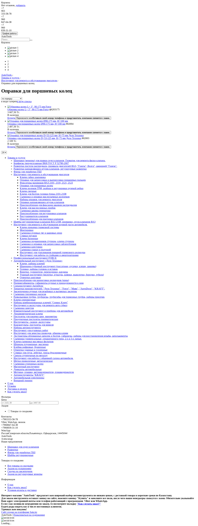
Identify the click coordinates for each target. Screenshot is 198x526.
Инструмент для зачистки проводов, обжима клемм (41, 333)
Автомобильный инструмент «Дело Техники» (38, 260)
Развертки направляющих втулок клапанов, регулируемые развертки (50, 169)
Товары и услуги (10, 77)
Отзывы (11, 386)
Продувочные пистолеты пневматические (36, 319)
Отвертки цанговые (30, 277)
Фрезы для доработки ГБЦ (28, 171)
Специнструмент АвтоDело (28, 286)
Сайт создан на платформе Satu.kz (19, 512)
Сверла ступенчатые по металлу (31, 355)
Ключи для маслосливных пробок (38, 208)
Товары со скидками (21, 411)
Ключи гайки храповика (33, 177)
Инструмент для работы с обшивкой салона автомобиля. (43, 358)
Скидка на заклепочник (19, 471)
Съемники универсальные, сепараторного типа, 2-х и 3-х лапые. (48, 338)
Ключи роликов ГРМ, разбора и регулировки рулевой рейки (51, 188)
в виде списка (24, 101)
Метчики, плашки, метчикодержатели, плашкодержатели (44, 372)
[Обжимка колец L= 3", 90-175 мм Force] (29, 106)
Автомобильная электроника (29, 377)
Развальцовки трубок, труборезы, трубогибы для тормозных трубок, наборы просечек (59, 297)
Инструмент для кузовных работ (31, 330)
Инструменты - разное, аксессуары (32, 322)
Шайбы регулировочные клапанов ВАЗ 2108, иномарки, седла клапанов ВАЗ (54, 221)
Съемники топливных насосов (30, 294)
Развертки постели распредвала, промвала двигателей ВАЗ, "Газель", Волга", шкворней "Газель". (65, 166)
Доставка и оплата (17, 389)
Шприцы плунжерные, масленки (31, 344)
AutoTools (6, 75)
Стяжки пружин (28, 235)
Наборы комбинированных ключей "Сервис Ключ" (41, 302)
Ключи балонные (29, 238)
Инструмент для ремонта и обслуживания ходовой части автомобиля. (50, 224)
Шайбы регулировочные (20, 455)
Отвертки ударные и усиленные (30, 350)
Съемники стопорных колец (28, 363)
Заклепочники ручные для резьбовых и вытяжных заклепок (45, 291)
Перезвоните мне (63, 118)
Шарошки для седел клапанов (23, 447)
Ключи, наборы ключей (32, 263)
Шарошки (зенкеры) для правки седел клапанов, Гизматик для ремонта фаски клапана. (59, 160)
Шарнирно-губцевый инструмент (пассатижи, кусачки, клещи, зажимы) (58, 266)
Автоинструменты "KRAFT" (29, 375)
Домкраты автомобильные (28, 369)
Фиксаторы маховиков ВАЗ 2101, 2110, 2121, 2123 (46, 182)
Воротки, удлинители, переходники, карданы (44, 272)
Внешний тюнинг (23, 380)
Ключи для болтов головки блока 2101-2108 (43, 194)
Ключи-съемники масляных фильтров (34, 341)
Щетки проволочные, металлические (33, 361)
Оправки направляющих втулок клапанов (42, 202)
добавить (20, 5)
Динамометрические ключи (28, 313)
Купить (11, 118)
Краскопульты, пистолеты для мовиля (34, 324)
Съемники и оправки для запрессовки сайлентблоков (48, 244)
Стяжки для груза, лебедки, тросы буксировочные (40, 352)
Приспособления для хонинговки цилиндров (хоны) (41, 280)
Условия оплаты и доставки (22, 490)
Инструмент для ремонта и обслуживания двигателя (29, 80)
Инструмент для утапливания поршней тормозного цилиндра (52, 252)
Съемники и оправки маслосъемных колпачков (45, 196)
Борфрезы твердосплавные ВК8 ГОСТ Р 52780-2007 (41, 163)
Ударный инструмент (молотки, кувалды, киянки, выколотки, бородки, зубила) (62, 274)
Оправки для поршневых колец (36, 185)
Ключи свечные (28, 191)
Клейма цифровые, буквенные (30, 347)
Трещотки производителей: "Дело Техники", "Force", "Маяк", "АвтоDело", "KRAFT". (59, 288)
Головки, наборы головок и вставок (39, 269)
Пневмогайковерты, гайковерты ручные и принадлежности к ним (49, 283)
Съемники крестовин (31, 247)
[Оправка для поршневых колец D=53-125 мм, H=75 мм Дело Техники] (45, 135)
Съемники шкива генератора (35, 210)
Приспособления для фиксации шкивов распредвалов (48, 205)
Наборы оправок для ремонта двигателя (41, 199)
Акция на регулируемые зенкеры (24, 474)
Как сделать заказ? (17, 391)
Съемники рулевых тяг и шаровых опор (41, 233)
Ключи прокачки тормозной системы (39, 227)
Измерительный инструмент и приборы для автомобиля (43, 311)
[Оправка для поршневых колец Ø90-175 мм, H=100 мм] (37, 121)
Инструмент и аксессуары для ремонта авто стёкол (40, 305)
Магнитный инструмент (26, 366)
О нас (10, 383)
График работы (9, 33)
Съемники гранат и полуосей (35, 249)
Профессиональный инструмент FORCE (35, 258)
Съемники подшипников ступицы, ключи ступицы (47, 241)
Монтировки (26, 230)
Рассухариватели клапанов (34, 216)
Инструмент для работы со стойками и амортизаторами (49, 255)
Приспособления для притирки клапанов (41, 219)
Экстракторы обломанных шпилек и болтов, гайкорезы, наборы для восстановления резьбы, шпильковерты (71, 336)
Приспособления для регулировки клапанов (43, 213)
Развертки (12, 449)
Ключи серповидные (25, 299)
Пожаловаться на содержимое (29, 515)
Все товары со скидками (20, 465)
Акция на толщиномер (19, 468)
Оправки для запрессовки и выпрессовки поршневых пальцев (53, 180)
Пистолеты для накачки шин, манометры (35, 316)
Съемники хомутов (24, 308)
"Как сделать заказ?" (89, 503)
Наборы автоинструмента (27, 327)
